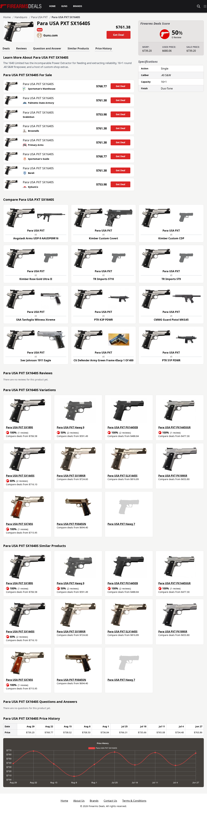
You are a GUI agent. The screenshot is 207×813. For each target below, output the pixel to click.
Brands (94, 800)
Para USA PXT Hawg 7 (121, 524)
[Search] (198, 6)
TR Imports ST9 (171, 279)
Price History (103, 48)
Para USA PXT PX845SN (71, 524)
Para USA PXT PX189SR (172, 475)
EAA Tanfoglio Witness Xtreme (35, 319)
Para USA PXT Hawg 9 (70, 427)
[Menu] (205, 6)
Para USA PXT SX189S (19, 427)
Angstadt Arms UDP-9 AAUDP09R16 (35, 238)
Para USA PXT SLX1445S (122, 475)
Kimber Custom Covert (103, 238)
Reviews (21, 48)
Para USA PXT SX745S (19, 524)
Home (7, 17)
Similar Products (78, 48)
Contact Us (110, 800)
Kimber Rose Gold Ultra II (35, 279)
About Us (79, 800)
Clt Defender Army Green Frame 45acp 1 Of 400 (103, 360)
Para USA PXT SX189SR (71, 475)
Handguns (21, 17)
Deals (6, 48)
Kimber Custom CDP (171, 238)
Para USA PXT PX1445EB (123, 427)
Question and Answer (47, 48)
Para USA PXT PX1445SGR (174, 427)
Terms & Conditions (134, 800)
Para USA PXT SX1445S (20, 475)
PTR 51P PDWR (171, 360)
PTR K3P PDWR (103, 319)
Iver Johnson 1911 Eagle (36, 360)
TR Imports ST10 (103, 279)
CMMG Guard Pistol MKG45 (171, 319)
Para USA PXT (39, 17)
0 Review (176, 37)
